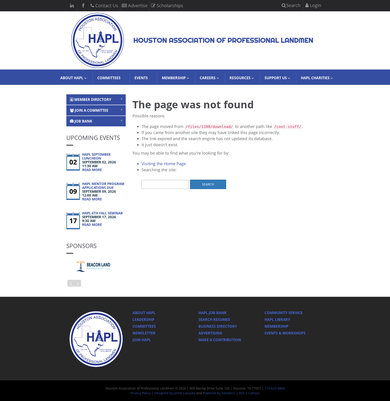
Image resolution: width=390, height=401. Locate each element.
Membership (276, 326)
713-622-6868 (275, 388)
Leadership (143, 319)
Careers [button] (208, 77)
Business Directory (217, 326)
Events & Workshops (285, 333)
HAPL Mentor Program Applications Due (103, 185)
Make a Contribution (219, 339)
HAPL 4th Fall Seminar (102, 213)
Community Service (284, 312)
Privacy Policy (140, 393)
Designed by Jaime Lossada (174, 393)
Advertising (210, 333)
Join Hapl (141, 339)
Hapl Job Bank (212, 312)
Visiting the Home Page (164, 163)
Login (315, 5)
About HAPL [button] (71, 77)
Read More (92, 169)
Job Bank (83, 121)
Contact (254, 393)
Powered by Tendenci (219, 393)
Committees (109, 77)
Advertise (137, 5)
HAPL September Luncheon (96, 156)
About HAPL (144, 312)
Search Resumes (214, 319)
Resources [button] (240, 77)
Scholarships (169, 5)
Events (141, 77)
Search (292, 5)
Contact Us (106, 5)
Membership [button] (174, 77)
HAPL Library (277, 319)
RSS (242, 393)
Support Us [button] (276, 77)
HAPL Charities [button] (315, 77)
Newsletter (144, 333)
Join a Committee (91, 110)
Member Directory (92, 99)
